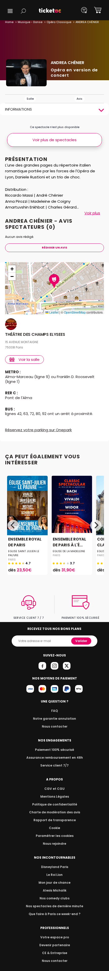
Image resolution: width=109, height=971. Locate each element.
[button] (10, 11)
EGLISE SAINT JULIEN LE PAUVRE (23, 553)
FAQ (54, 711)
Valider (81, 641)
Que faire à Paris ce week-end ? (54, 914)
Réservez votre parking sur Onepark (38, 429)
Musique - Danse (30, 22)
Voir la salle (29, 359)
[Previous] (13, 525)
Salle (30, 99)
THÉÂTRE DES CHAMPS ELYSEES (35, 334)
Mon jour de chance (54, 882)
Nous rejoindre (54, 843)
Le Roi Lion (54, 875)
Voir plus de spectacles (54, 139)
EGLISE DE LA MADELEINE (69, 551)
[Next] (95, 525)
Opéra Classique (59, 22)
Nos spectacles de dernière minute (54, 906)
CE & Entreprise (54, 953)
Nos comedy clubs (54, 898)
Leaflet (53, 312)
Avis (79, 99)
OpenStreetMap (75, 312)
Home (9, 22)
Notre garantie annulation (54, 718)
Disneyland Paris (54, 867)
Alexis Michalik (54, 890)
